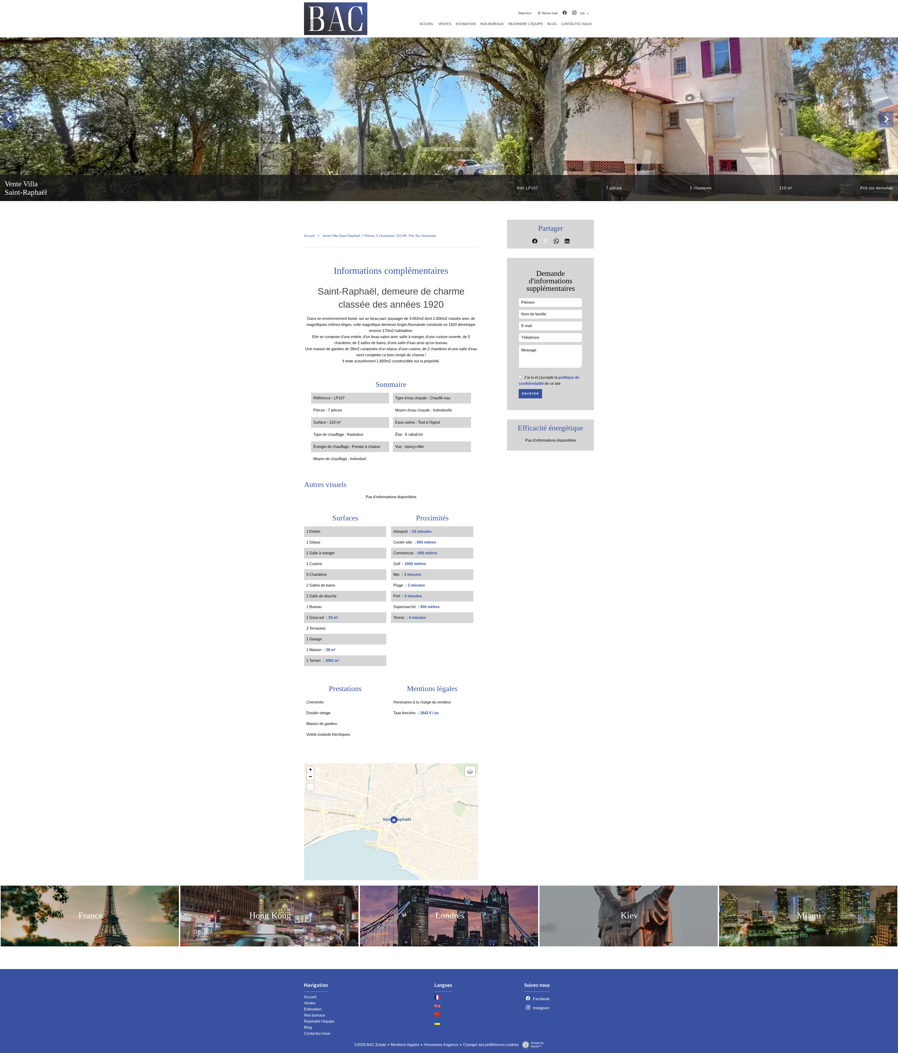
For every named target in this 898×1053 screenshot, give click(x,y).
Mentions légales (405, 1045)
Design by (537, 1044)
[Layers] (470, 771)
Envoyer (530, 393)
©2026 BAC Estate (370, 1045)
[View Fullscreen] (310, 786)
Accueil (309, 236)
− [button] (310, 776)
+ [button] (310, 769)
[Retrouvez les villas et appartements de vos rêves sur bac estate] (335, 34)
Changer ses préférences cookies (491, 1045)
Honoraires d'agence (441, 1045)
